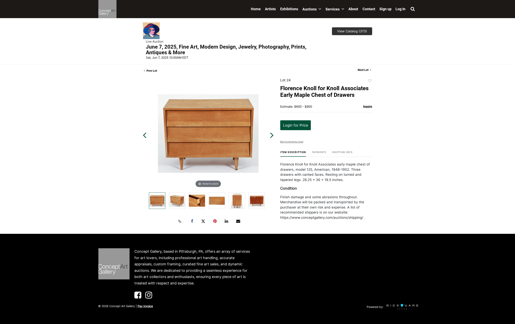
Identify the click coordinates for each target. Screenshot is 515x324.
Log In (400, 9)
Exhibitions (289, 9)
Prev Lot (151, 70)
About (353, 9)
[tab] (293, 154)
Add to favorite (369, 81)
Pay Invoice (145, 306)
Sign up (385, 9)
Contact (369, 9)
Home (256, 9)
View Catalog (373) (352, 31)
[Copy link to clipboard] (179, 221)
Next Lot (363, 70)
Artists (270, 9)
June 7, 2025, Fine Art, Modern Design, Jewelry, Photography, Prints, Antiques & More (226, 49)
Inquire (367, 106)
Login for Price (295, 125)
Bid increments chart (291, 141)
